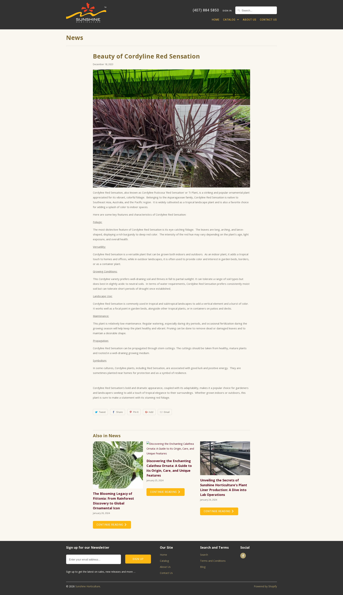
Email (167, 412)
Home (216, 19)
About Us (249, 19)
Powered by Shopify (265, 586)
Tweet (102, 412)
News (74, 37)
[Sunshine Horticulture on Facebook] (243, 556)
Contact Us (268, 19)
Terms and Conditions (213, 560)
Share (119, 412)
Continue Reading (110, 524)
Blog (202, 567)
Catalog (229, 19)
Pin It (135, 412)
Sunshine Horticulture (87, 586)
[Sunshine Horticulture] (86, 15)
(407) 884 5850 (206, 10)
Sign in (227, 10)
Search (204, 554)
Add (151, 412)
